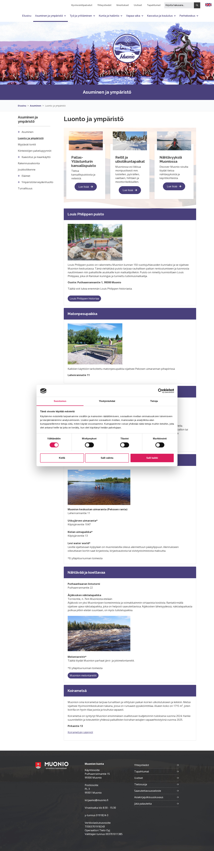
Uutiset (138, 5)
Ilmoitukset (122, 5)
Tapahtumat (154, 5)
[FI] (208, 4)
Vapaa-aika (133, 15)
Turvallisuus (25, 188)
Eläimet (26, 176)
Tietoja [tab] (154, 401)
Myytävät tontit (27, 144)
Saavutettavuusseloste (147, 790)
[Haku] (197, 5)
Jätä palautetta (143, 803)
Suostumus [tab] (60, 401)
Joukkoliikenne (26, 169)
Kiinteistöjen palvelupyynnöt (34, 150)
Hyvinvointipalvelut (81, 5)
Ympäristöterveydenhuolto (37, 182)
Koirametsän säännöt (80, 732)
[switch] (89, 444)
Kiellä (62, 458)
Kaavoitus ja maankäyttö (36, 157)
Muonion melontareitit (83, 675)
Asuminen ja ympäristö (49, 15)
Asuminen (35, 105)
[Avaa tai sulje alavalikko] (65, 16)
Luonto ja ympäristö (55, 105)
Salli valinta (107, 458)
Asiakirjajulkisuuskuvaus (148, 797)
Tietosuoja (140, 784)
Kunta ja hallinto (109, 15)
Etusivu (26, 15)
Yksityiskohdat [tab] (107, 401)
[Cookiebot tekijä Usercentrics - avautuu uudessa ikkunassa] (160, 390)
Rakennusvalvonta (29, 163)
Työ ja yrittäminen (81, 15)
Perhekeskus (187, 15)
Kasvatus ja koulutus (160, 15)
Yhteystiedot (104, 5)
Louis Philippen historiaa (84, 298)
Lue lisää (83, 186)
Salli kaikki (152, 458)
